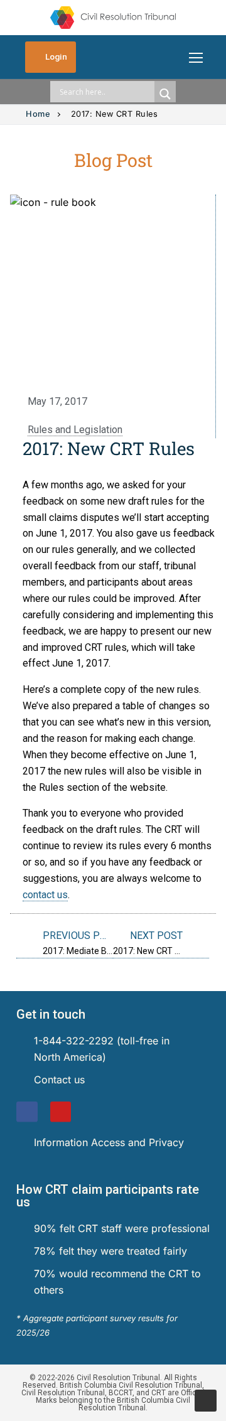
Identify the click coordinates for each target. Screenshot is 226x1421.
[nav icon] (196, 57)
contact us (45, 895)
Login (55, 56)
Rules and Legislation (75, 430)
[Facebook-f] (27, 1112)
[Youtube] (61, 1112)
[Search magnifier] (165, 94)
